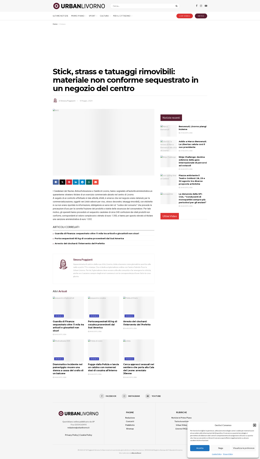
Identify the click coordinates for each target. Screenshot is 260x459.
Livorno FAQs (182, 428)
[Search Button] (177, 6)
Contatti (130, 421)
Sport (92, 16)
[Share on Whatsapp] (89, 182)
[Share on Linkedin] (76, 182)
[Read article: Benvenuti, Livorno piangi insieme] (168, 131)
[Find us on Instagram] (201, 5)
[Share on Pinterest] (69, 182)
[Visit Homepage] (79, 6)
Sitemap (130, 428)
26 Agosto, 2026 (60, 334)
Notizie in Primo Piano (181, 418)
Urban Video (181, 425)
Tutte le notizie (181, 421)
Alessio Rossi (136, 453)
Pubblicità (129, 425)
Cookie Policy (217, 454)
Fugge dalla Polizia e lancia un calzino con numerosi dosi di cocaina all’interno (103, 367)
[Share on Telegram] (82, 182)
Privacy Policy (228, 454)
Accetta (199, 448)
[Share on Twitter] (62, 182)
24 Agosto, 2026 (95, 331)
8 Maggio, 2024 (86, 101)
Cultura (104, 16)
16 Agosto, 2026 (130, 328)
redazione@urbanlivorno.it (78, 427)
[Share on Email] (96, 182)
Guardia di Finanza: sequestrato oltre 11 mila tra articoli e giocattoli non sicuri (97, 233)
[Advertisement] (130, 46)
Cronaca (62, 24)
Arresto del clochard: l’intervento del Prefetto (80, 243)
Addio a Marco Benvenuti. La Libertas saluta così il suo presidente (193, 144)
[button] (254, 425)
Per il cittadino (122, 16)
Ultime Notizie (60, 16)
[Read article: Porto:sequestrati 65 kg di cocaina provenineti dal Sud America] (103, 308)
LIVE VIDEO (184, 16)
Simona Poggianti (68, 101)
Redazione (130, 418)
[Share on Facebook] (56, 182)
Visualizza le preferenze (243, 448)
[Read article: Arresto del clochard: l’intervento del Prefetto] (138, 308)
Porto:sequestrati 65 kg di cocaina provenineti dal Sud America (89, 238)
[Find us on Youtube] (206, 5)
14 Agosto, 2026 (60, 377)
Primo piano (77, 16)
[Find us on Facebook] (196, 5)
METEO (201, 16)
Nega (220, 448)
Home (55, 24)
